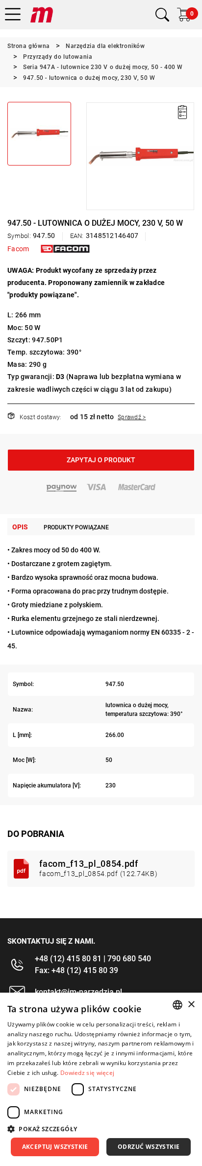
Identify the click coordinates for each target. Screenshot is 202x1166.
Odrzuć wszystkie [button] (148, 1146)
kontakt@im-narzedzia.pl (78, 992)
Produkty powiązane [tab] (76, 527)
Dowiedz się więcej (87, 1073)
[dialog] (101, 1079)
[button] (93, 156)
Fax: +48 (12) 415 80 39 (76, 970)
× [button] (191, 1004)
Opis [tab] (20, 527)
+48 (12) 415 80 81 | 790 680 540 (93, 958)
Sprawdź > (132, 417)
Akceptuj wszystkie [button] (55, 1146)
